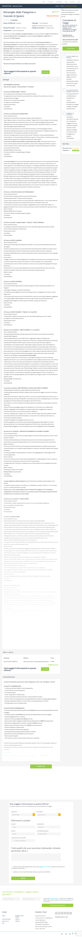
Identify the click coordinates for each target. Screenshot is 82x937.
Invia (23, 878)
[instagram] (70, 913)
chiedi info (41, 766)
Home (57, 6)
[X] (59, 913)
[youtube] (68, 913)
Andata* (14, 811)
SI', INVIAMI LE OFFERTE (57, 905)
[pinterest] (65, 913)
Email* (13, 831)
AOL (3, 923)
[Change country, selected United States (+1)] (13, 840)
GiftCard (17, 921)
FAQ (66, 1)
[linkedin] (62, 913)
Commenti (59, 1)
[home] (8, 934)
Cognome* (40, 824)
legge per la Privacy (44, 866)
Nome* (13, 824)
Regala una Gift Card (53, 15)
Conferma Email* (43, 831)
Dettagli (75, 150)
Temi (78, 1)
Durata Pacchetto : (9, 28)
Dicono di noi (5, 921)
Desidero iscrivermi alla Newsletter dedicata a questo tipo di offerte (31, 872)
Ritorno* (40, 811)
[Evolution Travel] (7, 2)
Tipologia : (35, 23)
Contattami (71, 48)
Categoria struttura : (38, 28)
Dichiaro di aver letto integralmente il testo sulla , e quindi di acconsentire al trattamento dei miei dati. (38, 867)
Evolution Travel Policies (19, 916)
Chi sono (50, 1)
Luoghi (72, 1)
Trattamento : (7, 30)
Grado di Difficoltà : (9, 23)
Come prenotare (6, 919)
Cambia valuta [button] (53, 664)
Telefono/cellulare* (18, 838)
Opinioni (17, 919)
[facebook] (56, 913)
